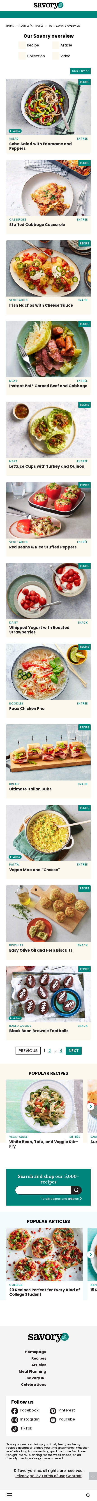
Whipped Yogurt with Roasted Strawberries (39, 630)
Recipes (38, 1358)
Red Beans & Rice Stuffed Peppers (43, 547)
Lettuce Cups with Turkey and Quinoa (46, 466)
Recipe (33, 45)
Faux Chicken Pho (26, 708)
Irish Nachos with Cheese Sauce (41, 305)
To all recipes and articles (60, 1199)
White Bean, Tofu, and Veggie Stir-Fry (43, 1144)
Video (65, 56)
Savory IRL (36, 1378)
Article (66, 45)
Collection (36, 56)
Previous (28, 1050)
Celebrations (33, 1384)
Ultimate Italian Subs (30, 789)
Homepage (35, 1351)
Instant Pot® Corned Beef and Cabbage (48, 386)
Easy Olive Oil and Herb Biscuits (41, 950)
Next (74, 1050)
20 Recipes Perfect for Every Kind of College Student (44, 1292)
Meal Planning (32, 1371)
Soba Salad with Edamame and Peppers (40, 146)
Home (10, 26)
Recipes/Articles (31, 26)
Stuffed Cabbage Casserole (37, 224)
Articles (38, 1364)
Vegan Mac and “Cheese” (34, 870)
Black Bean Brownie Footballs (39, 1031)
